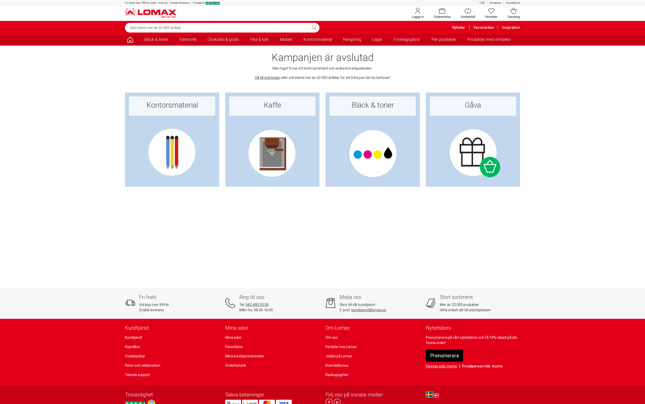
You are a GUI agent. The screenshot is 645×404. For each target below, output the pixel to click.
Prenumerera (444, 356)
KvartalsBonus (337, 365)
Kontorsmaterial (318, 39)
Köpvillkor (132, 347)
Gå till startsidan (267, 78)
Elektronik (188, 39)
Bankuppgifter (337, 375)
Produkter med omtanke (489, 39)
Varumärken (483, 27)
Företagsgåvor (407, 39)
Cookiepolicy (135, 356)
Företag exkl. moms (441, 366)
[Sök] (314, 28)
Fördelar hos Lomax (341, 347)
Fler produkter (444, 39)
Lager (377, 39)
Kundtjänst (513, 3)
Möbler (286, 39)
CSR (482, 3)
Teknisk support (137, 375)
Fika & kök (259, 39)
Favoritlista (234, 347)
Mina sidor (233, 337)
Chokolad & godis (223, 39)
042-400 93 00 (257, 305)
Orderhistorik (235, 365)
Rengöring (352, 39)
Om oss (332, 337)
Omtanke (495, 3)
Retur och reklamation (142, 365)
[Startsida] (130, 40)
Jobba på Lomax (339, 356)
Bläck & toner (156, 39)
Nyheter (458, 27)
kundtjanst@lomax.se (368, 310)
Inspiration (511, 27)
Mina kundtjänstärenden (244, 356)
